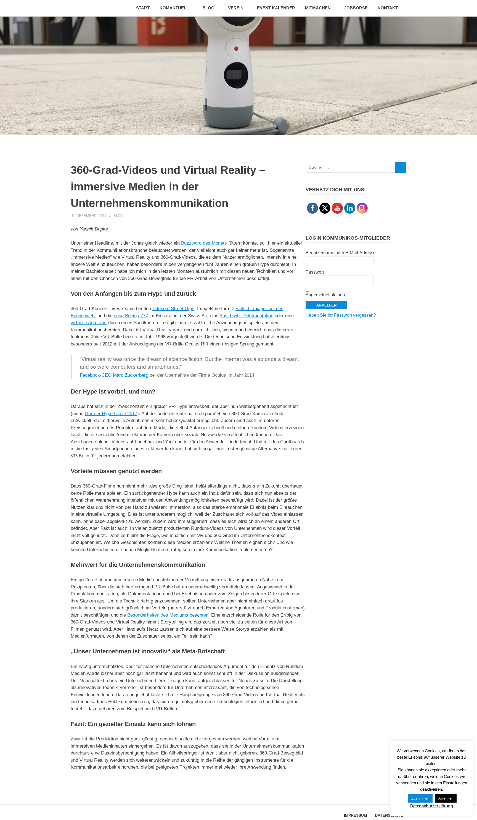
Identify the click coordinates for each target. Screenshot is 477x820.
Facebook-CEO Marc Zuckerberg (114, 375)
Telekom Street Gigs (173, 308)
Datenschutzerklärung (431, 805)
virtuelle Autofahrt (89, 322)
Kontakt (388, 8)
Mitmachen (318, 8)
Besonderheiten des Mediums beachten (167, 615)
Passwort (315, 272)
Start (143, 8)
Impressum (355, 815)
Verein (235, 8)
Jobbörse (356, 8)
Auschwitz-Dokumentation (246, 315)
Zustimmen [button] (420, 798)
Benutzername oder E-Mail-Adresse (341, 252)
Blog (208, 8)
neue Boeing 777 (131, 315)
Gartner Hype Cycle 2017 (111, 413)
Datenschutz (389, 815)
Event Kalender (276, 8)
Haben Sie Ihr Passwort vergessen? (341, 315)
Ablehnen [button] (445, 798)
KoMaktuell (174, 8)
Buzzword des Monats (204, 243)
